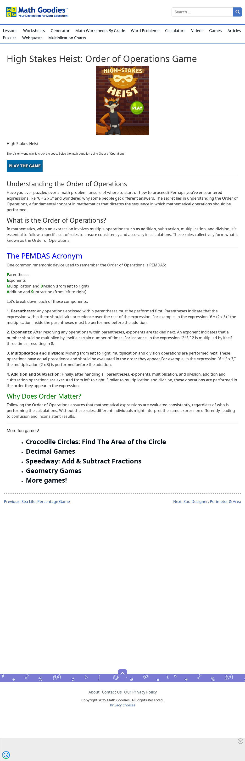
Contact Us (112, 692)
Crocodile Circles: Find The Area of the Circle (96, 441)
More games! (46, 480)
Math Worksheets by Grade (100, 30)
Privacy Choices (122, 705)
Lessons (10, 30)
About (94, 692)
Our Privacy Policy (140, 692)
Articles (234, 30)
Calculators (175, 30)
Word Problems (145, 30)
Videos (197, 30)
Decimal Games (50, 451)
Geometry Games (53, 470)
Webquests (32, 37)
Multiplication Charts (67, 37)
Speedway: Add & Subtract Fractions (83, 461)
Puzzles (10, 37)
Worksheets (34, 30)
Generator (60, 30)
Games (215, 30)
